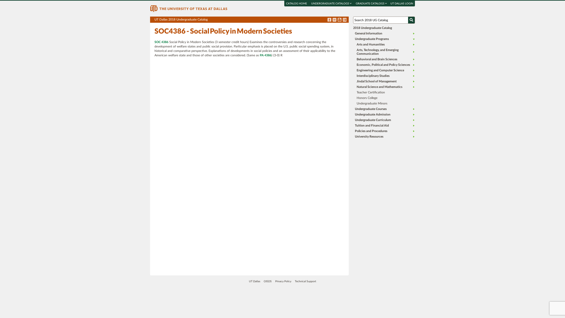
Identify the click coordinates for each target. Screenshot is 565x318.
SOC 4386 (161, 42)
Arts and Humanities (371, 44)
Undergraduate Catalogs (330, 3)
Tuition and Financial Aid (372, 125)
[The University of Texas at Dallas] (188, 8)
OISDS (268, 281)
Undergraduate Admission (372, 114)
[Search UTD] (411, 20)
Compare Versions (345, 20)
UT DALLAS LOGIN (401, 3)
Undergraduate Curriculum (373, 120)
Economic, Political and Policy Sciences (383, 64)
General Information (368, 33)
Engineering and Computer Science (380, 70)
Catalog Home (296, 3)
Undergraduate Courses (371, 109)
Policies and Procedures (371, 131)
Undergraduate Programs (372, 39)
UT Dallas (254, 281)
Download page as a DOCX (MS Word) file (334, 20)
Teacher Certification (371, 92)
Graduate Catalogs (370, 3)
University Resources (369, 136)
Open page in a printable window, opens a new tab (339, 20)
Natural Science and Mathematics (379, 87)
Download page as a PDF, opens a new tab (329, 20)
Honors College (367, 98)
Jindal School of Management (377, 81)
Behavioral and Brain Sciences (377, 59)
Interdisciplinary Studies (373, 76)
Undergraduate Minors (372, 103)
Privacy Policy (283, 281)
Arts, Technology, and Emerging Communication (378, 52)
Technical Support (305, 281)
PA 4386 (265, 55)
